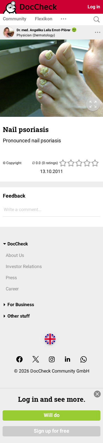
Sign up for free (51, 431)
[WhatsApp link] (83, 360)
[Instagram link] (52, 360)
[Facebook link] (19, 360)
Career (12, 289)
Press (11, 277)
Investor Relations (24, 266)
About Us (15, 255)
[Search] (95, 19)
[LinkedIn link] (67, 360)
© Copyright (12, 163)
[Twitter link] (35, 360)
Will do (52, 415)
